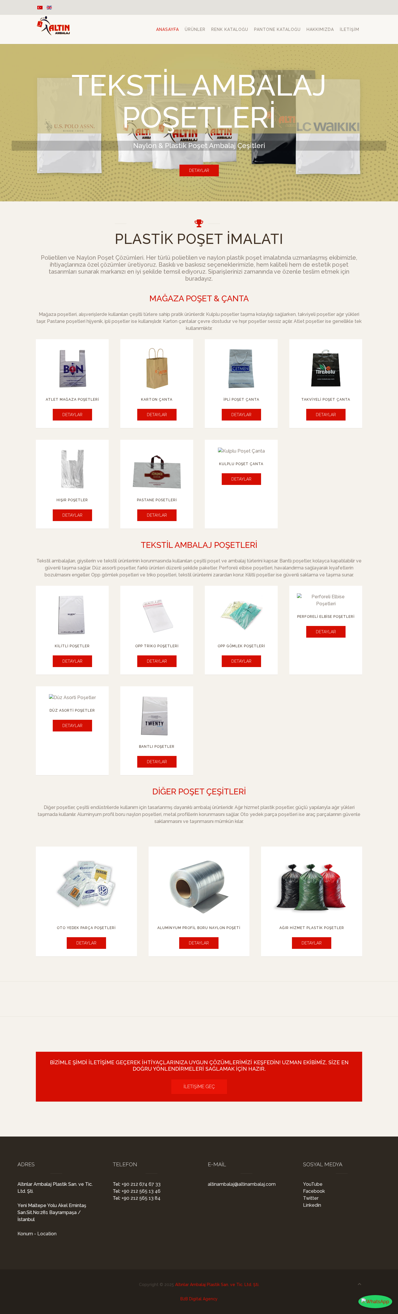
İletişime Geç (199, 1086)
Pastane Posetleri (157, 500)
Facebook (314, 1191)
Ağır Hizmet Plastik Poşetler (311, 928)
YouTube (313, 1184)
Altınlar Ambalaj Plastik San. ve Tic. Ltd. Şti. (217, 1284)
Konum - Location (37, 1233)
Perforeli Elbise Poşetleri (326, 617)
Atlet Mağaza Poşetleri (72, 399)
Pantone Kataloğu (277, 29)
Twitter (310, 1198)
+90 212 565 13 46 (140, 1191)
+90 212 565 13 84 (140, 1198)
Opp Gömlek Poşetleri (241, 646)
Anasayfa (167, 29)
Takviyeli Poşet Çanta (325, 399)
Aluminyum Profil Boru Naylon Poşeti (198, 928)
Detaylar (199, 170)
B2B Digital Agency (199, 1299)
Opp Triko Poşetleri (157, 646)
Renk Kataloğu (229, 29)
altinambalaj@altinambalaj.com (242, 1184)
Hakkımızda (320, 29)
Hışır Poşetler (72, 500)
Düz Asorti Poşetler (72, 710)
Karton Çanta (156, 399)
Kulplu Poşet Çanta (241, 464)
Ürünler (195, 29)
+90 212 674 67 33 (140, 1184)
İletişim (349, 29)
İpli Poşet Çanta (241, 399)
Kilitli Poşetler (72, 646)
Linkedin (312, 1205)
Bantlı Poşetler (157, 747)
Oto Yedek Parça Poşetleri (86, 928)
